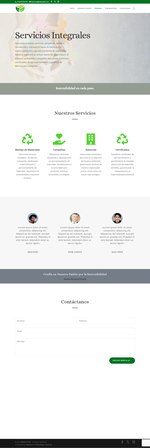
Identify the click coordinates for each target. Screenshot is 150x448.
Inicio (72, 8)
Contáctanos (125, 8)
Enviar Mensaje (121, 360)
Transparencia (111, 8)
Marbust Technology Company (39, 445)
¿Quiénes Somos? (84, 8)
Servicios (98, 8)
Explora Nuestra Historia (75, 279)
